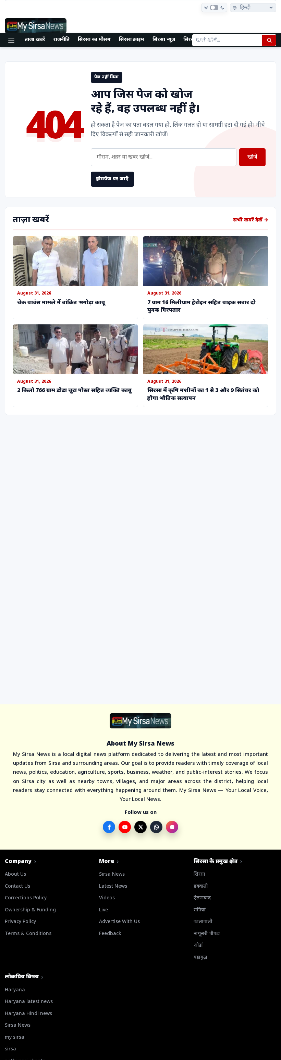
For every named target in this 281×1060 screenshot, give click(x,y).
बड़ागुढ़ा (200, 957)
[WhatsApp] (156, 827)
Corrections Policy (26, 898)
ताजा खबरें (35, 39)
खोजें (252, 157)
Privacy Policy (20, 922)
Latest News (113, 886)
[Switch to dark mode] (214, 7)
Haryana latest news (29, 1002)
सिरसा (199, 874)
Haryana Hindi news (28, 1014)
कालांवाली (203, 922)
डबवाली (201, 886)
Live (103, 910)
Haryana (15, 990)
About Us (15, 874)
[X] (140, 827)
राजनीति (61, 39)
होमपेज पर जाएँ (112, 179)
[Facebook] (109, 827)
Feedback (110, 934)
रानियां (200, 910)
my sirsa (14, 1037)
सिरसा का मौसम (94, 39)
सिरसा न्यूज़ (163, 39)
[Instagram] (172, 827)
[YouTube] (125, 827)
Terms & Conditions (28, 934)
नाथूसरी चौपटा (207, 934)
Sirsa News (112, 874)
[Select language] (253, 7)
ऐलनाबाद (202, 898)
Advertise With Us (119, 922)
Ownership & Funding (30, 910)
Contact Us (17, 886)
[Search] (269, 40)
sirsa (10, 1049)
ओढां (198, 945)
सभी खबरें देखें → (250, 220)
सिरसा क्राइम (132, 39)
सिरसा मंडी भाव (199, 39)
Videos (107, 898)
